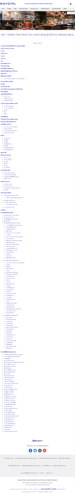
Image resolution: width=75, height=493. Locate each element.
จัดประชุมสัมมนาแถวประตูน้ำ (10, 366)
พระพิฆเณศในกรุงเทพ (10, 229)
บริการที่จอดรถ (7, 167)
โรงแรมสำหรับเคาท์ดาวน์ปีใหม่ (10, 174)
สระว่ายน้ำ (6, 161)
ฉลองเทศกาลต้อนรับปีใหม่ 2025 (8, 121)
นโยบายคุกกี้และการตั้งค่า (7, 81)
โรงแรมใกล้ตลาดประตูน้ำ (9, 414)
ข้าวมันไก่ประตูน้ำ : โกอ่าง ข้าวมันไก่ (11, 215)
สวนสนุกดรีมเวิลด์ (10, 312)
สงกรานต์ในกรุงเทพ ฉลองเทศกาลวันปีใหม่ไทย (12, 89)
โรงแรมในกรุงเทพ (8, 458)
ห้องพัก (15, 8)
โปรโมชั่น (9, 8)
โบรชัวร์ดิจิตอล (4, 116)
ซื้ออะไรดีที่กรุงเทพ (7, 368)
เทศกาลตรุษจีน (4, 91)
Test (2, 61)
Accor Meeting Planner (9, 207)
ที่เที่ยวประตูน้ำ (7, 221)
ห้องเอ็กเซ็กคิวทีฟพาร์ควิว (9, 147)
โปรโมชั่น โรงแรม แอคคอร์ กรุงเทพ (9, 119)
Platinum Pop (7, 96)
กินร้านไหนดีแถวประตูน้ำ (9, 360)
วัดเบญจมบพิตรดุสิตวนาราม (12, 248)
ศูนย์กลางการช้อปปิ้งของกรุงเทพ (10, 389)
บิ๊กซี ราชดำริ (8, 333)
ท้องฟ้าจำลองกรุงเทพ (10, 283)
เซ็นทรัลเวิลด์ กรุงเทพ (8, 98)
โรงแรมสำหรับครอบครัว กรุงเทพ (10, 431)
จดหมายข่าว (4, 73)
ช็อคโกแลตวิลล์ (9, 268)
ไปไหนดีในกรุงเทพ (7, 427)
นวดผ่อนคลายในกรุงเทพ (9, 375)
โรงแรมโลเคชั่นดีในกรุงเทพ (9, 412)
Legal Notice (4, 53)
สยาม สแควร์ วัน (9, 336)
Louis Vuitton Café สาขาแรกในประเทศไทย (15, 262)
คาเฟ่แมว (8, 264)
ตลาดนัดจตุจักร (9, 323)
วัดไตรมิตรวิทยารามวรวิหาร (12, 250)
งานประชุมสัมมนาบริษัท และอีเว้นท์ (11, 195)
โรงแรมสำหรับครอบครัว (9, 106)
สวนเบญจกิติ (8, 297)
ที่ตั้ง (5, 111)
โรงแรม (2, 8)
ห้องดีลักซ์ (6, 142)
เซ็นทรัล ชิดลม (9, 348)
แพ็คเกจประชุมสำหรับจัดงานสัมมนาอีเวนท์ (14, 197)
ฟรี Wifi (5, 165)
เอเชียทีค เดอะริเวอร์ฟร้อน (11, 303)
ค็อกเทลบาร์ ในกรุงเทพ (8, 217)
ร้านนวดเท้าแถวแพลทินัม (9, 381)
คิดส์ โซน (6, 163)
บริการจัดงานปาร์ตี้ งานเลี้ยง (12, 204)
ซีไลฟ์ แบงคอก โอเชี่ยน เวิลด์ (12, 272)
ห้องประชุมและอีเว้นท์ (56, 8)
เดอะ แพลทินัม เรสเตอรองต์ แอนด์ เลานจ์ (12, 188)
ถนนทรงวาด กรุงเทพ (10, 278)
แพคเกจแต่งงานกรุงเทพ (8, 132)
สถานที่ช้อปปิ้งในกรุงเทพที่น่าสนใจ (11, 315)
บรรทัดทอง (8, 285)
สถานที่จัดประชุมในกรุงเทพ (9, 200)
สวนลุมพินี (8, 291)
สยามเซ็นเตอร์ (9, 331)
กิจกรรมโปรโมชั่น (5, 66)
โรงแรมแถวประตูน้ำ (8, 410)
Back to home (37, 43)
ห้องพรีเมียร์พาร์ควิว (8, 143)
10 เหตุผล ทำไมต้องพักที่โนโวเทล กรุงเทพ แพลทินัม (13, 46)
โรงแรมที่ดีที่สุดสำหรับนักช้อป (10, 404)
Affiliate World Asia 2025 (7, 48)
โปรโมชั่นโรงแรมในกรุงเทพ (9, 400)
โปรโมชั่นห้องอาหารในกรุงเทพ (10, 396)
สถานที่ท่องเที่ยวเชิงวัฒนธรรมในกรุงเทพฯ (12, 223)
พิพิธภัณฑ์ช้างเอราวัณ (10, 242)
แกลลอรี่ (5, 110)
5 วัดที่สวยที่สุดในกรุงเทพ (11, 227)
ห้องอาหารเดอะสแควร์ (8, 186)
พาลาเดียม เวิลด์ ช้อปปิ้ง (11, 319)
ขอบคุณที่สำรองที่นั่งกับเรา (7, 68)
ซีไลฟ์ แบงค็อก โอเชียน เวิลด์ (12, 274)
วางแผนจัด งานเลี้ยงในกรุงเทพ (10, 202)
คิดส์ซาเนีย (8, 266)
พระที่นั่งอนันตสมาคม (10, 287)
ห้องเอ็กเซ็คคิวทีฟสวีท (8, 149)
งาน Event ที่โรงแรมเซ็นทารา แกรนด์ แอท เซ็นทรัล (14, 78)
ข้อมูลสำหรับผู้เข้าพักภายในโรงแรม (9, 71)
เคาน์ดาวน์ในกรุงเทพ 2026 (9, 172)
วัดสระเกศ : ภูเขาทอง (10, 246)
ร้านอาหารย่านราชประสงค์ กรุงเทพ (11, 383)
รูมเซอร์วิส (6, 189)
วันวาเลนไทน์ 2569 (5, 86)
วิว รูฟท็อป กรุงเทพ (7, 184)
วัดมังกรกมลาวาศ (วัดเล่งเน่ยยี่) (12, 244)
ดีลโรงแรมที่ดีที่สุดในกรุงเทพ (9, 370)
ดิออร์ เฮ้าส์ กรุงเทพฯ (10, 306)
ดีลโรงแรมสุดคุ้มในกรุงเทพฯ (9, 371)
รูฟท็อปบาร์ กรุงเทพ (8, 379)
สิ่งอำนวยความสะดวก (23, 8)
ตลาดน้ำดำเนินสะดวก (10, 334)
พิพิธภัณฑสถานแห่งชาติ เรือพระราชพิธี (14, 240)
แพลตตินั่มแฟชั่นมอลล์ (8, 100)
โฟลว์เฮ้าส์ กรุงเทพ (10, 305)
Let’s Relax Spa (7, 157)
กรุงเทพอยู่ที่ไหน (7, 358)
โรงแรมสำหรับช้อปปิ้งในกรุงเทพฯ (10, 408)
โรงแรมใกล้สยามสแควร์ (9, 419)
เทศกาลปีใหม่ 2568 (5, 170)
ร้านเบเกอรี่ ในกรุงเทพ (8, 385)
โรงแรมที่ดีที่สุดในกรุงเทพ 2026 (8, 352)
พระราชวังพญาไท (9, 289)
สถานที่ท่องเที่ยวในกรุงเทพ (7, 212)
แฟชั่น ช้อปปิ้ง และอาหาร (9, 394)
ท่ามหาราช (8, 282)
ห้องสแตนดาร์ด (7, 138)
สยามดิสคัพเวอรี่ (9, 342)
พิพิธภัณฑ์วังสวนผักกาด (11, 257)
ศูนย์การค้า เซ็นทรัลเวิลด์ (11, 346)
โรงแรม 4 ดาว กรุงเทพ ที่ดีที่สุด (10, 402)
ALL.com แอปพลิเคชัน (8, 108)
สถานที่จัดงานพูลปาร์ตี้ (8, 393)
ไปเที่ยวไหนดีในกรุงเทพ (8, 425)
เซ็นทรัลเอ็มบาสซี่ (9, 325)
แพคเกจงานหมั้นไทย (8, 128)
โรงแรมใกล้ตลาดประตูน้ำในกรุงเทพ (11, 416)
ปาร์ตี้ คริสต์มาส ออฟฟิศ (9, 377)
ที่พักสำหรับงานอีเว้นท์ (6, 76)
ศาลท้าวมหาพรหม (10, 252)
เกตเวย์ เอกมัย (9, 338)
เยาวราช (8, 301)
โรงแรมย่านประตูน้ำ (8, 406)
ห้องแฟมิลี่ (6, 145)
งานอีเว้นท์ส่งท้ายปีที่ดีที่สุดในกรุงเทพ (11, 176)
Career (2, 51)
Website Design (61, 489)
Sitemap (3, 58)
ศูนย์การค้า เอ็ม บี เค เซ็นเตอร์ (12, 327)
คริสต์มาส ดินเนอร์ (7, 178)
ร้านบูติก (65, 8)
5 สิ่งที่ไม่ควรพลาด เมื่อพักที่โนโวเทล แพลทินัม (13, 354)
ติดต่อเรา (6, 113)
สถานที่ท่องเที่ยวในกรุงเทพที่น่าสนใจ (11, 260)
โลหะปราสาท (9, 255)
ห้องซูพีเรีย (6, 140)
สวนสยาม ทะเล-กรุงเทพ (11, 293)
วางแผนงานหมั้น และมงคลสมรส (10, 130)
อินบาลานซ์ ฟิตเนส (8, 159)
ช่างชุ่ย (7, 270)
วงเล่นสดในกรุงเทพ (8, 387)
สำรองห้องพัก (71, 12)
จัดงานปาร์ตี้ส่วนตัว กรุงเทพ (9, 364)
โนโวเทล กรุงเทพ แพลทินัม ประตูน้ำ (9, 103)
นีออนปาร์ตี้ (3, 152)
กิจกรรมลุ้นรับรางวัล (5, 63)
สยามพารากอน (9, 321)
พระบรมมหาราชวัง (10, 238)
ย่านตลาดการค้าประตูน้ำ (11, 340)
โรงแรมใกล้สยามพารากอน (9, 417)
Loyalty (3, 56)
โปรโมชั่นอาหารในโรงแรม (9, 398)
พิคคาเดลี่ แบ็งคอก (10, 329)
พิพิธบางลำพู (8, 231)
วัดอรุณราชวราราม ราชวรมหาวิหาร (13, 232)
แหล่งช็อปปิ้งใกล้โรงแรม (6, 94)
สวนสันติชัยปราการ (10, 295)
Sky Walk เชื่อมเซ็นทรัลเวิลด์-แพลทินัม (12, 356)
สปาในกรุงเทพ (7, 429)
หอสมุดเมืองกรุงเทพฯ (10, 299)
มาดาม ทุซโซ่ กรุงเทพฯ (10, 310)
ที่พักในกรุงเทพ (7, 373)
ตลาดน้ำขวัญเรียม (10, 276)
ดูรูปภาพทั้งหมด (68, 26)
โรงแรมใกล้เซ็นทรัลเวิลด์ (9, 421)
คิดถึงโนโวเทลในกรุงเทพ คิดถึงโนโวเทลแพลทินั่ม (14, 362)
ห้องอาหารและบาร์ (34, 8)
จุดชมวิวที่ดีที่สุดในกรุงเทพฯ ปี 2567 (11, 219)
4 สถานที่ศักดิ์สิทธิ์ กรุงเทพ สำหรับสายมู (14, 225)
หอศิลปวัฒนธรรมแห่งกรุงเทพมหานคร (13, 308)
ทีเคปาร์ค (8, 280)
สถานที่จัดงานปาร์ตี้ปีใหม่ (9, 391)
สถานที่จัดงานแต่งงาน (45, 8)
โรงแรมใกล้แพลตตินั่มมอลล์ (9, 423)
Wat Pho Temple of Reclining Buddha (14, 236)
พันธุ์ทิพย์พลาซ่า (9, 344)
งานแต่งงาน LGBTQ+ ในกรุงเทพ (10, 126)
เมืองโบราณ (8, 254)
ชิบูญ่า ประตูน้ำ (9, 317)
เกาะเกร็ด (8, 234)
